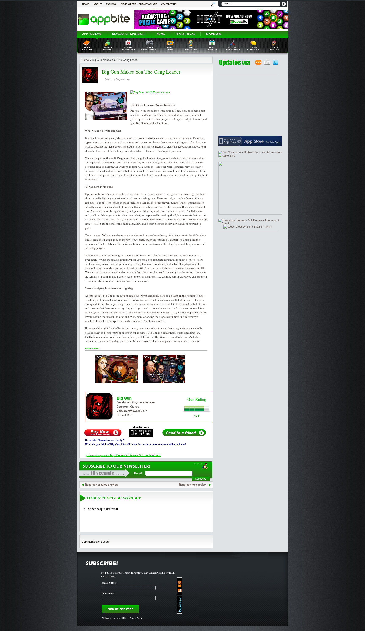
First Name (108, 593)
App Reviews (92, 34)
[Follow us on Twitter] (275, 64)
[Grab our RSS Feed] (258, 64)
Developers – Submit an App (139, 4)
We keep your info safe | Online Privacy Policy (122, 617)
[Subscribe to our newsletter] (267, 64)
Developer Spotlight (129, 34)
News (161, 34)
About (97, 4)
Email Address (110, 582)
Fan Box (111, 4)
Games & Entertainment (144, 455)
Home (85, 4)
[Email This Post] (184, 436)
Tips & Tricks (185, 34)
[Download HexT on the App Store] (211, 27)
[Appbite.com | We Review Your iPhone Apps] (103, 25)
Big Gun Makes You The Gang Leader (141, 71)
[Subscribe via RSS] (178, 586)
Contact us (168, 4)
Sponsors (214, 34)
